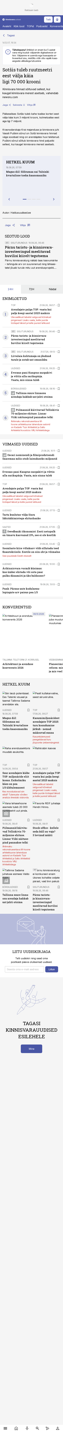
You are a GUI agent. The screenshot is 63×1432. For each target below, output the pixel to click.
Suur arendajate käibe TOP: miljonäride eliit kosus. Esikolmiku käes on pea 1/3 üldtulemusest (16, 780)
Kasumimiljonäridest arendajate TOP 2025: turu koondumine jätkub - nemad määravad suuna (46, 725)
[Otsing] (37, 1428)
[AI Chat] (47, 1428)
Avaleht (6, 26)
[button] (24, 969)
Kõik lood (19, 26)
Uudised (15, 368)
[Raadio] (27, 1428)
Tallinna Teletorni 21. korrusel (20, 659)
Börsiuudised (18, 388)
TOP (13, 305)
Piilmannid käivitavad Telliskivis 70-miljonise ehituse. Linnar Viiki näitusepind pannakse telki (35, 413)
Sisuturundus (19, 242)
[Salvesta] (59, 305)
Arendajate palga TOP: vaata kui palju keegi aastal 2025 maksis (47, 776)
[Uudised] (16, 1428)
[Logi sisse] (57, 1428)
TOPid (30, 26)
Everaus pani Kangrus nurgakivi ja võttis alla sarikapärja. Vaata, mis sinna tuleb (31, 376)
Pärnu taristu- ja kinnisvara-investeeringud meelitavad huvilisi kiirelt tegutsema (29, 251)
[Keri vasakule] (9, 199)
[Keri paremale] (54, 199)
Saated (6, 527)
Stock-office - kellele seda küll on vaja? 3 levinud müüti (46, 831)
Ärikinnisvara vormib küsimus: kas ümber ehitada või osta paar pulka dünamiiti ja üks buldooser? (23, 572)
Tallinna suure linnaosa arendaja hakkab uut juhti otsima (15, 898)
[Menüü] (5, 1428)
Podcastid (41, 26)
